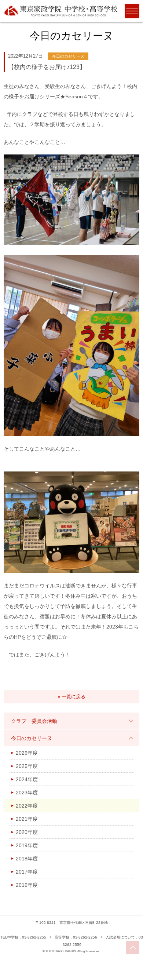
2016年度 (27, 885)
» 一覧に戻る (71, 696)
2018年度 (27, 859)
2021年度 (27, 819)
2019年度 (27, 845)
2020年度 (27, 832)
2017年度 (27, 872)
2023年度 (27, 792)
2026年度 (27, 753)
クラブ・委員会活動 (34, 721)
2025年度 (27, 766)
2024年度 (27, 779)
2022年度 (27, 806)
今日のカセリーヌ (31, 738)
